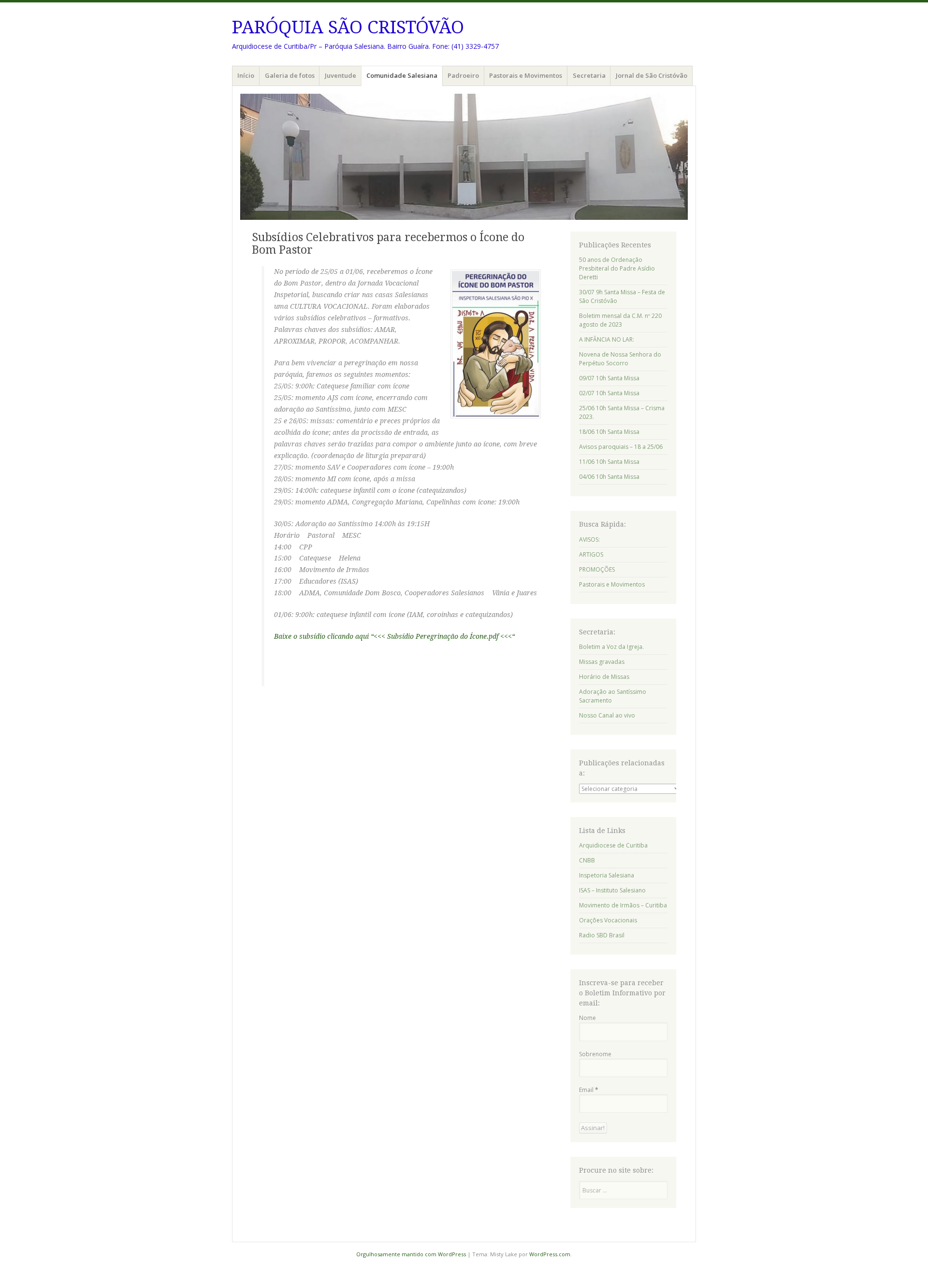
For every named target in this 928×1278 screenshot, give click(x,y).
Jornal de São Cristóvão (651, 75)
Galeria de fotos (290, 75)
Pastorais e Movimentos (525, 75)
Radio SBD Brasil (601, 935)
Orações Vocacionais (608, 920)
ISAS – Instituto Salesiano (612, 890)
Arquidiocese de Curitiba (613, 845)
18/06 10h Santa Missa (609, 432)
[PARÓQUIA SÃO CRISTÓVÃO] (464, 157)
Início (245, 75)
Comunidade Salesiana (401, 75)
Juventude (340, 75)
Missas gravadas (601, 662)
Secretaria (589, 75)
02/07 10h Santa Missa (609, 393)
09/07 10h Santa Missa (609, 378)
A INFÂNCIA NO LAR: (606, 339)
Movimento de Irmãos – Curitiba (623, 905)
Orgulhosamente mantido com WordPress (411, 1254)
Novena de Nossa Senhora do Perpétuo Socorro (620, 358)
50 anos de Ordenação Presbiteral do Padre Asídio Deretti (617, 268)
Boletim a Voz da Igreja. (611, 647)
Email (588, 1090)
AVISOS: (589, 539)
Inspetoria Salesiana (606, 875)
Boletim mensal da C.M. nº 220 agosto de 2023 (620, 320)
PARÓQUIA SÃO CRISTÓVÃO (348, 27)
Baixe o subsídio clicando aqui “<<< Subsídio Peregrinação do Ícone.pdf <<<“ (394, 636)
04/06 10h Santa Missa (609, 477)
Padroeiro (463, 75)
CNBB (587, 860)
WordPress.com (549, 1254)
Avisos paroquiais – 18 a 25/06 (621, 447)
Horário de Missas (604, 677)
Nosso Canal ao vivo (607, 715)
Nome (587, 1018)
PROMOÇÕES (597, 569)
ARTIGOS (591, 554)
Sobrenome (595, 1054)
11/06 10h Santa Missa (609, 462)
